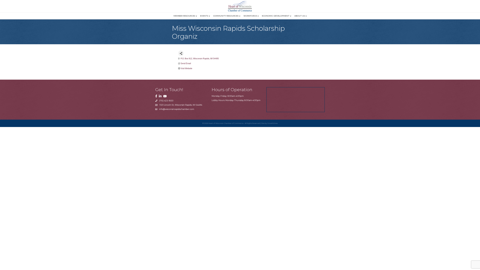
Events (204, 16)
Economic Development (275, 16)
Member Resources (184, 16)
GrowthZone (272, 123)
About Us (299, 16)
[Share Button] (181, 53)
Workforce (250, 16)
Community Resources (225, 16)
